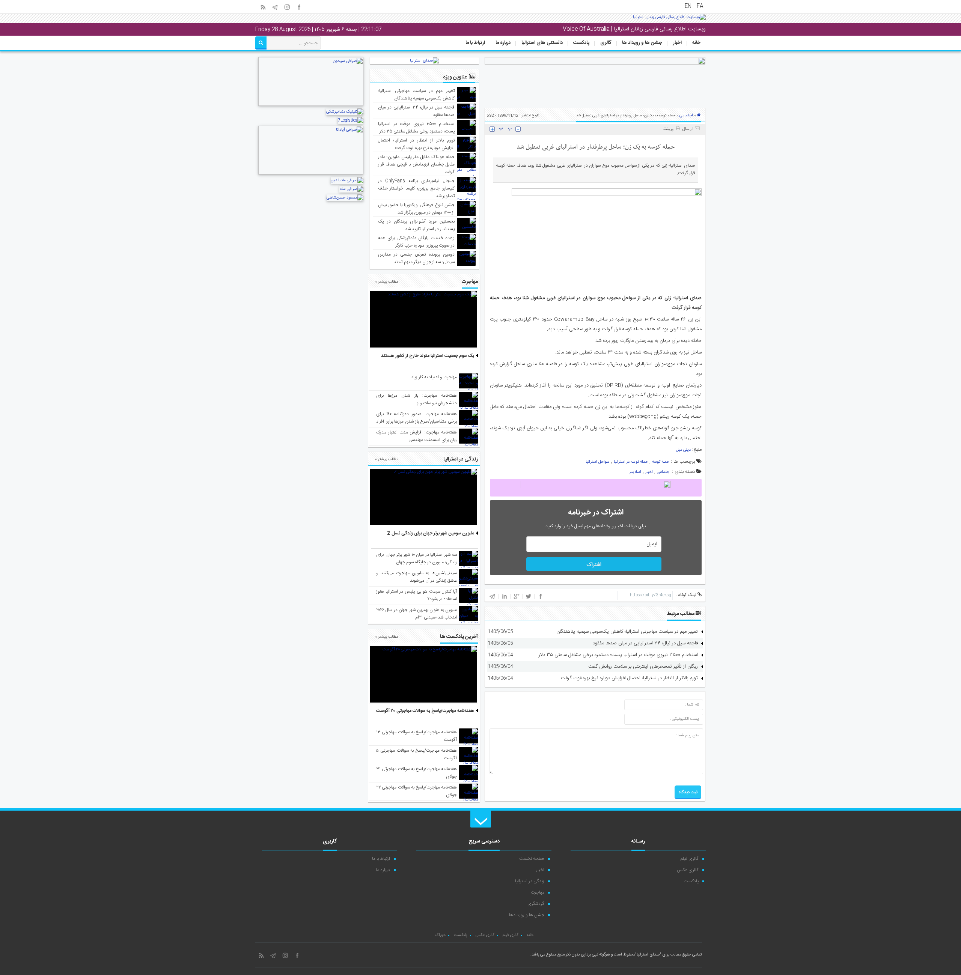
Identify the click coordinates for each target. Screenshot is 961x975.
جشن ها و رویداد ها (642, 43)
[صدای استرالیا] (669, 20)
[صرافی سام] (351, 189)
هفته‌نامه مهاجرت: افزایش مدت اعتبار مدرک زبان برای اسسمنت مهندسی (416, 436)
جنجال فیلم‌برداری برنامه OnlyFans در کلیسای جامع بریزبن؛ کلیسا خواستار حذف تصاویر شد (416, 188)
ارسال (687, 129)
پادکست (581, 43)
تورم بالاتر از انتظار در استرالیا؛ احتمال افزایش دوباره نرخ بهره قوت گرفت (629, 678)
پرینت (669, 129)
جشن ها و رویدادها (526, 915)
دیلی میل (683, 450)
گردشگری (535, 903)
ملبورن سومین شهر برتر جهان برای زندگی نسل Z (430, 533)
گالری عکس (688, 870)
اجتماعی (686, 115)
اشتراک (593, 564)
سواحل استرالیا (598, 462)
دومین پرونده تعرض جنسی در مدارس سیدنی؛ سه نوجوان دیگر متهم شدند (416, 258)
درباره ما (503, 43)
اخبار (677, 43)
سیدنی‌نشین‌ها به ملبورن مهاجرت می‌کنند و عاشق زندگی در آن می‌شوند (416, 576)
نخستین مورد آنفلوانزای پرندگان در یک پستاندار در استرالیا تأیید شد (416, 225)
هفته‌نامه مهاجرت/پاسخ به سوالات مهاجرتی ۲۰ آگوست (425, 711)
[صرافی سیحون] (310, 105)
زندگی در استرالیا (529, 881)
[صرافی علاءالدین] (347, 180)
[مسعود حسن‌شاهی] (345, 197)
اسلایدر (635, 472)
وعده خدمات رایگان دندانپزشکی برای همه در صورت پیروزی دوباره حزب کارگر (416, 241)
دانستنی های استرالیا (542, 43)
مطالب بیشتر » (386, 282)
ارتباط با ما (475, 43)
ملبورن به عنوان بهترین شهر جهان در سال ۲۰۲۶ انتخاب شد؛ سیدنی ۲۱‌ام (416, 613)
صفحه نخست (531, 858)
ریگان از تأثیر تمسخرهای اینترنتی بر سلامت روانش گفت (643, 666)
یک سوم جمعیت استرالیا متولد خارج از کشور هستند (427, 356)
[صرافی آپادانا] (310, 173)
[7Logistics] (350, 120)
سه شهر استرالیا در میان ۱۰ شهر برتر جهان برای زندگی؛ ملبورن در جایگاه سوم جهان (416, 558)
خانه (696, 43)
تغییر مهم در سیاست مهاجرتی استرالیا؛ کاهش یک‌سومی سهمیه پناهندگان (627, 631)
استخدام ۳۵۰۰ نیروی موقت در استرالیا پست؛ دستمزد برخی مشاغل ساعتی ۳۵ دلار (618, 655)
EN (688, 6)
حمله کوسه (660, 462)
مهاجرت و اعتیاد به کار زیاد (434, 377)
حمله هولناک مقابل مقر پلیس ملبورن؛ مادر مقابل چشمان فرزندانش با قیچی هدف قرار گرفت (416, 164)
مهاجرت (537, 892)
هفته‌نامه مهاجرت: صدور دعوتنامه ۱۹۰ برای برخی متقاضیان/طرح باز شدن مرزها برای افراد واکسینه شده (416, 421)
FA (700, 6)
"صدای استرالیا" (648, 954)
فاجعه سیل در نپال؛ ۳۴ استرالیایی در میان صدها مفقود (645, 643)
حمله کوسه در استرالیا (631, 462)
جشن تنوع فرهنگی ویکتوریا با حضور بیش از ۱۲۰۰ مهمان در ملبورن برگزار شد (416, 208)
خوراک (440, 935)
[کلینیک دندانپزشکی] (344, 111)
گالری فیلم (690, 858)
